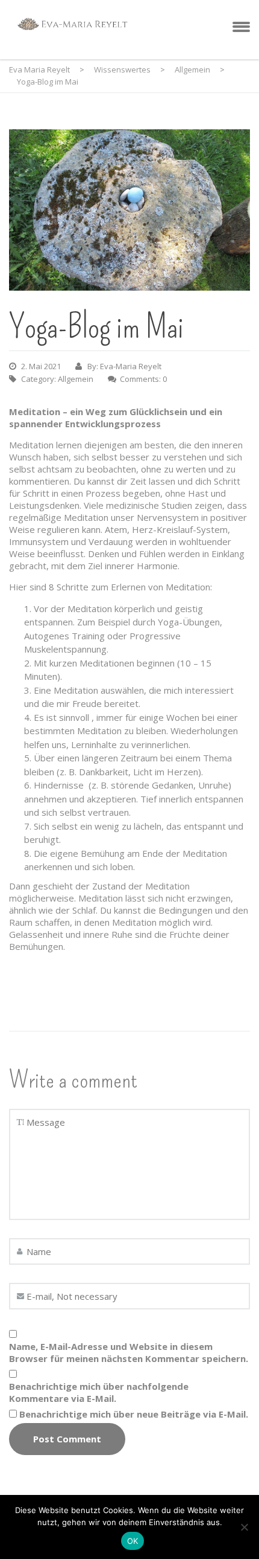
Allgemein (75, 378)
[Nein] (244, 1527)
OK (133, 1541)
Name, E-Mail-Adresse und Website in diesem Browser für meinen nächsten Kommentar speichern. (128, 1352)
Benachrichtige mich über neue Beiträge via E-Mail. (133, 1414)
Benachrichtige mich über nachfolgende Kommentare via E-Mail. (99, 1392)
